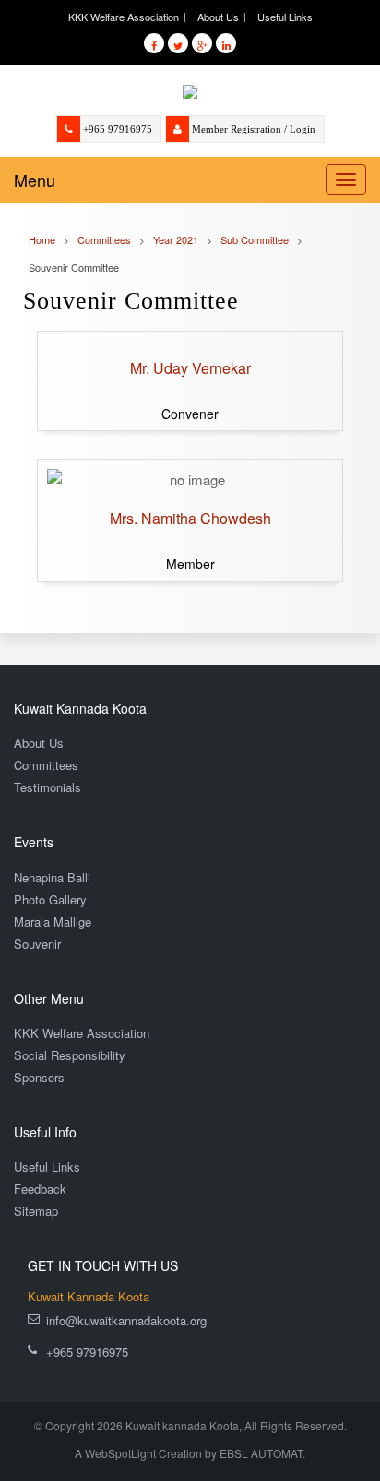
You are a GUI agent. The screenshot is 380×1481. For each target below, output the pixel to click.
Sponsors (39, 1077)
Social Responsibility (69, 1055)
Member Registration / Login (253, 128)
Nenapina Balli (52, 877)
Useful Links (285, 16)
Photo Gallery (50, 899)
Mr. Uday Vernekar (190, 368)
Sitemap (36, 1210)
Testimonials (47, 787)
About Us (218, 16)
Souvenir (37, 943)
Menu (34, 180)
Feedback (40, 1188)
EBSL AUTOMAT (261, 1453)
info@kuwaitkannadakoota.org (126, 1320)
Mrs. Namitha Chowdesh (190, 518)
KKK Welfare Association (123, 16)
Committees (46, 765)
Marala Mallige (52, 921)
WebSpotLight (120, 1453)
